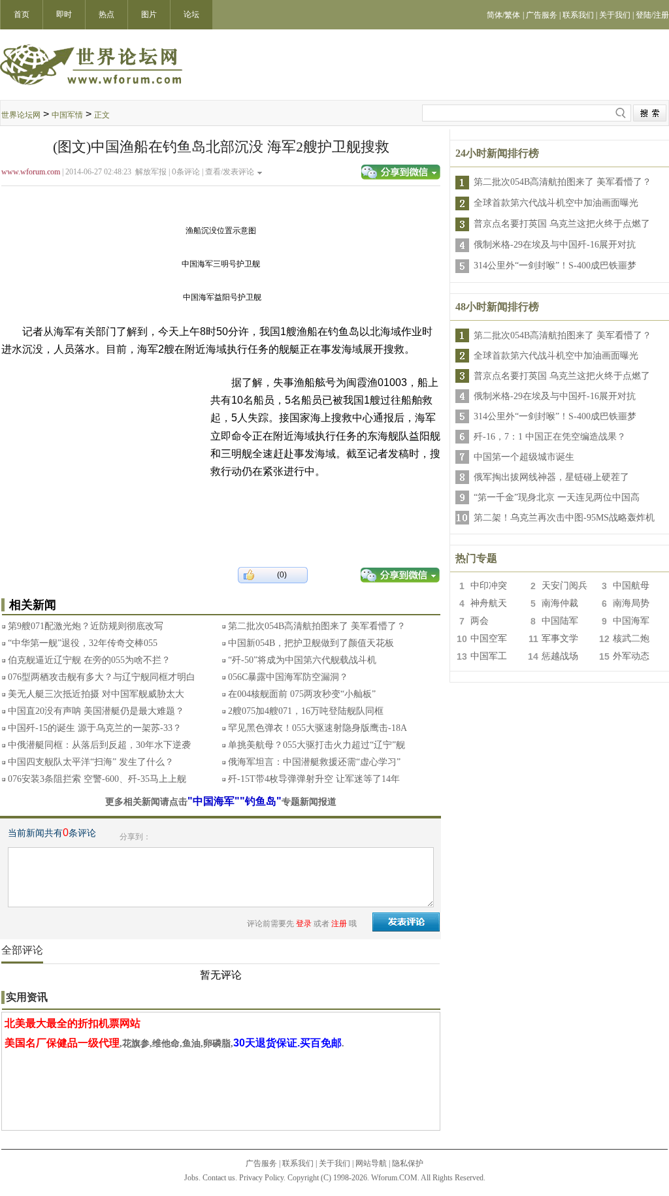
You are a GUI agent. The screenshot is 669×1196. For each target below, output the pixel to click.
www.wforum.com (30, 171)
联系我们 (298, 1163)
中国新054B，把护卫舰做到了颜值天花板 (311, 643)
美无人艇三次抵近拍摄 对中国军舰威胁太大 (96, 694)
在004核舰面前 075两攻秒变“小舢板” (302, 694)
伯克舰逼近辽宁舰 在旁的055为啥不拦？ (89, 660)
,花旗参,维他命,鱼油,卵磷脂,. (174, 1043)
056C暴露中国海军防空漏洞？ (288, 677)
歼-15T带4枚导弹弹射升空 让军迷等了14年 (314, 779)
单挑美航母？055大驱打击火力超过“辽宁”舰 (316, 745)
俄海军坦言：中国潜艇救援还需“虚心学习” (314, 762)
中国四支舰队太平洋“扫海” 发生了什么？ (91, 762)
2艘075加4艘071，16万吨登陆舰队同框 (305, 711)
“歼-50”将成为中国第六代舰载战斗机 (302, 660)
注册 (339, 923)
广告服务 (261, 1163)
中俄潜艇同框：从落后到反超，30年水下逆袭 (99, 745)
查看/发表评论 (229, 171)
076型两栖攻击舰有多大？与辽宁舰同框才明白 (101, 677)
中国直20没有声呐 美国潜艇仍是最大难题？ (96, 711)
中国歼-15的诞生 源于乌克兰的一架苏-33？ (95, 728)
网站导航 (371, 1163)
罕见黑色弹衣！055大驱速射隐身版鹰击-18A (317, 728)
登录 (304, 923)
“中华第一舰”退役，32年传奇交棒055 (82, 643)
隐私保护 (407, 1163)
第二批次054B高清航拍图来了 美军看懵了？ (317, 626)
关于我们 (334, 1163)
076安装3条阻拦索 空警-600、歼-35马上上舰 (97, 779)
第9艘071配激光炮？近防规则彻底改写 (85, 626)
